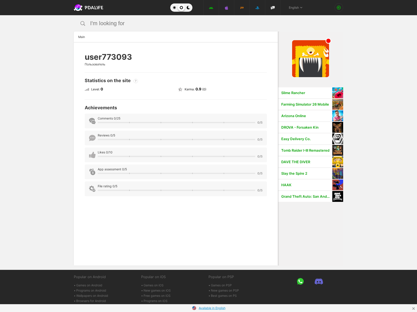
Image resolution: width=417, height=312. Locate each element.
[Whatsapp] (300, 281)
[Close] (413, 308)
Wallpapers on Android (92, 295)
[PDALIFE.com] (87, 7)
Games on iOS (154, 285)
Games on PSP (221, 285)
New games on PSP (225, 290)
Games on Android (89, 285)
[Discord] (319, 281)
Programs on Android (91, 290)
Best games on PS (224, 295)
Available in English (212, 308)
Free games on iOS (157, 295)
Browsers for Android (91, 301)
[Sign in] (338, 7)
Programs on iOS (155, 301)
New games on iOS (157, 290)
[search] (200, 23)
